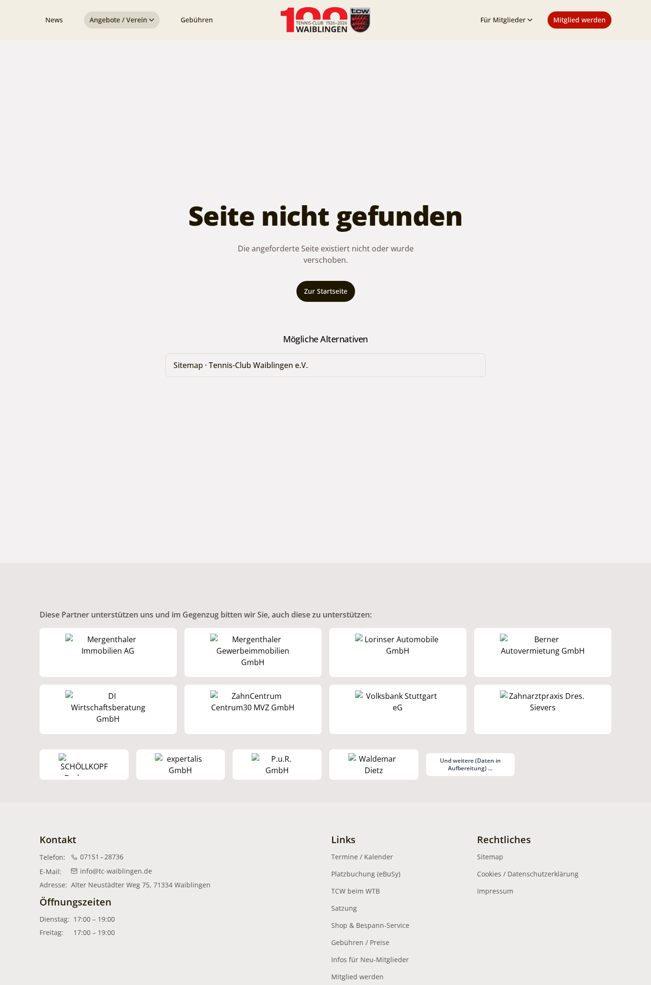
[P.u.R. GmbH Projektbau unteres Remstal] (277, 764)
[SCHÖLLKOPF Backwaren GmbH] (84, 764)
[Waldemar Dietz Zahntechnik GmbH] (373, 764)
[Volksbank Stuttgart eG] (398, 709)
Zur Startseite (325, 291)
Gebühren (197, 19)
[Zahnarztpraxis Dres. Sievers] (542, 709)
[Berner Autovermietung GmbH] (542, 652)
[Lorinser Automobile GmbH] (398, 652)
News (54, 19)
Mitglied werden (579, 19)
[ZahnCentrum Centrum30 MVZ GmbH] (253, 709)
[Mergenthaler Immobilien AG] (108, 652)
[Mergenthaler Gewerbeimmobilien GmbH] (253, 652)
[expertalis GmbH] (180, 764)
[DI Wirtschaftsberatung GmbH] (108, 709)
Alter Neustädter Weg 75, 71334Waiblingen (141, 884)
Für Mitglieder (503, 19)
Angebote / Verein (118, 19)
